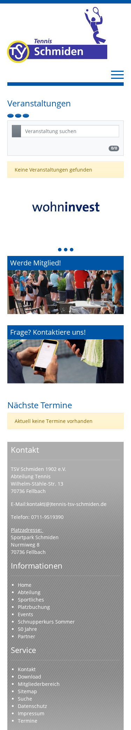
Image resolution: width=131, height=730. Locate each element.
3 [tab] (72, 250)
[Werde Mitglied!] (65, 285)
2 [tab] (66, 250)
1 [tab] (60, 250)
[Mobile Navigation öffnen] (117, 74)
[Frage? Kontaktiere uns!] (65, 354)
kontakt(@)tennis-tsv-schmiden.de (67, 504)
